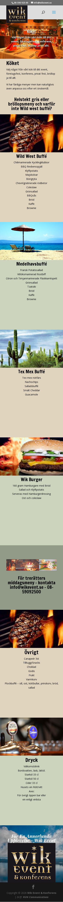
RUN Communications (35, 897)
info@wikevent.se (26, 587)
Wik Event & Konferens (41, 893)
